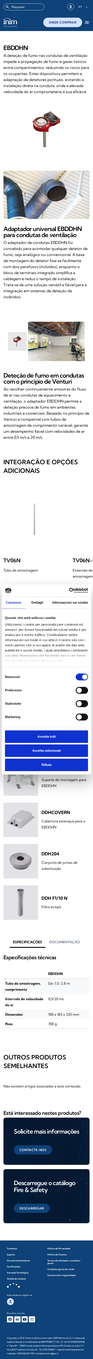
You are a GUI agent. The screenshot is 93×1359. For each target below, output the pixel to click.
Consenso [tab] (13, 602)
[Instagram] (32, 1319)
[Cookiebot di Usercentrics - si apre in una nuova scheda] (69, 590)
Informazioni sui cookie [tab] (70, 602)
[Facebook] (10, 1319)
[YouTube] (25, 1319)
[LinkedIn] (17, 1319)
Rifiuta (46, 765)
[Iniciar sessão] (70, 6)
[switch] (82, 690)
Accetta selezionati (46, 750)
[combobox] (23, 6)
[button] (27, 942)
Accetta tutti (46, 736)
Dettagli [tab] (37, 602)
